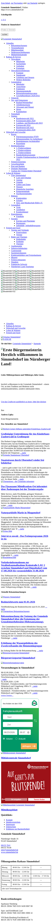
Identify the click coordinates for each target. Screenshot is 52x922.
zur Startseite (32, 3)
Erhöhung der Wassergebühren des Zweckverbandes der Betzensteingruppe (21, 644)
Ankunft (22, 739)
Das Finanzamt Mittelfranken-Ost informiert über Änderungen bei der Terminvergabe (24, 488)
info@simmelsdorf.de (9, 850)
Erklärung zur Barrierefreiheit (18, 829)
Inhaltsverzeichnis (13, 822)
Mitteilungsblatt (9, 809)
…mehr (23, 453)
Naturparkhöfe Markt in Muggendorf (20, 512)
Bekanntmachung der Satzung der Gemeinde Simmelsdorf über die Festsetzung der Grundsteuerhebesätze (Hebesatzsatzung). (24, 619)
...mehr (4, 679)
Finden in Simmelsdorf (10, 25)
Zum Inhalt (5, 3)
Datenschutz (11, 827)
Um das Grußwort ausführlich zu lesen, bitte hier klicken (23, 402)
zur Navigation (17, 3)
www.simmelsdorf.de (9, 852)
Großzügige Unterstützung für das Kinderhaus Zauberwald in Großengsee (25, 435)
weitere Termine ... (7, 695)
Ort (3, 799)
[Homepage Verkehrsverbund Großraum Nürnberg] (34, 705)
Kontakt (9, 820)
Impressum (10, 824)
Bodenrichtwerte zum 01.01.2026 (18, 602)
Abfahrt (9, 739)
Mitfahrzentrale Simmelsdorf (16, 758)
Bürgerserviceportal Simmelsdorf (18, 657)
